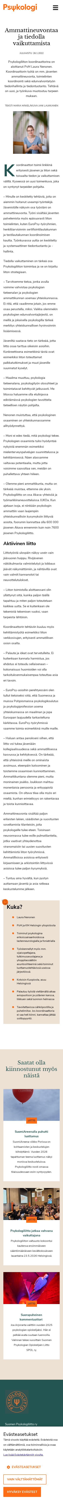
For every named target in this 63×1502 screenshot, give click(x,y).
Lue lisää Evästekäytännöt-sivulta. (23, 1455)
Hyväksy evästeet (22, 1492)
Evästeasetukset (26, 1467)
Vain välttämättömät (25, 1479)
